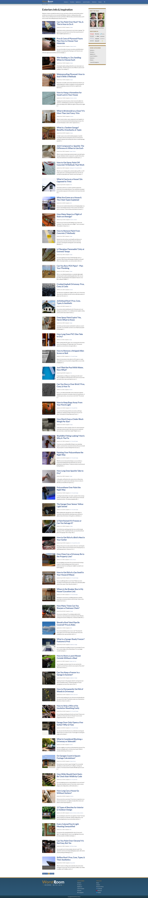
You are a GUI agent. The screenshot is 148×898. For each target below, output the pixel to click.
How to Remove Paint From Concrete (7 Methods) (68, 232)
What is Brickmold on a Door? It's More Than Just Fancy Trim (71, 112)
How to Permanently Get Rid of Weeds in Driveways (70, 690)
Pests (77, 542)
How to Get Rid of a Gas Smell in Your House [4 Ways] (70, 573)
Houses (74, 559)
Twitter (99, 892)
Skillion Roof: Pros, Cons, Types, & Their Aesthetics (71, 858)
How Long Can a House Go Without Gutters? (68, 791)
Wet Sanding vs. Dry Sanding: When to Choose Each (69, 58)
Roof (71, 184)
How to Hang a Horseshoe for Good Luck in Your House (69, 93)
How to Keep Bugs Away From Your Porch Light (69, 403)
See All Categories (95, 62)
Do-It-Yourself (75, 167)
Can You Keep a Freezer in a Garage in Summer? (68, 673)
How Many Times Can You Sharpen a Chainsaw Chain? (68, 606)
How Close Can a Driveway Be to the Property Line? (70, 555)
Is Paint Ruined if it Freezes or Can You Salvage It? (69, 522)
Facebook (99, 888)
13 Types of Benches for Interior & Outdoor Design (70, 808)
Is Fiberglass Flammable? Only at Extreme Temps (70, 250)
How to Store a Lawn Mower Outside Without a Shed (69, 656)
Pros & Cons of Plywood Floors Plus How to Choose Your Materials (70, 40)
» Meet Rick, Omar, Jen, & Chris (97, 28)
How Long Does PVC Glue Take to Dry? (70, 335)
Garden (78, 812)
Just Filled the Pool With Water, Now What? (70, 368)
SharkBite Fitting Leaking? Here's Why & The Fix (71, 437)
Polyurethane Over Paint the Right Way (69, 488)
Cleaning (71, 167)
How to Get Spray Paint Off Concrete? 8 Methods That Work (70, 163)
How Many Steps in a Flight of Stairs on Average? (69, 215)
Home (44, 4)
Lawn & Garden (86, 2)
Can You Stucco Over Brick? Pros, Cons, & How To (71, 385)
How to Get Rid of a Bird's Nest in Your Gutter (71, 538)
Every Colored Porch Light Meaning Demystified (68, 825)
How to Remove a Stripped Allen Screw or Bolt (70, 352)
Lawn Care (74, 661)
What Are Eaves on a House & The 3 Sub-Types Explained (69, 198)
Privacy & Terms (100, 886)
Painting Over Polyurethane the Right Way (70, 453)
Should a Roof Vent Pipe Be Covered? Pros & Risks (68, 623)
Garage (71, 27)
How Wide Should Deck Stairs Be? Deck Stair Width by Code (69, 775)
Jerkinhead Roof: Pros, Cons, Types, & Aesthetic (68, 302)
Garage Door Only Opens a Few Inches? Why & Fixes (70, 723)
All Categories (80, 892)
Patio (76, 407)
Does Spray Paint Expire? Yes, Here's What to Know (69, 318)
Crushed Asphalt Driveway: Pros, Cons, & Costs (70, 285)
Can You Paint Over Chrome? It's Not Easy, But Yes (70, 841)
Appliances (78, 2)
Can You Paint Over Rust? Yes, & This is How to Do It (70, 23)
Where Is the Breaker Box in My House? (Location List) (70, 590)
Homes (100, 2)
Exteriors (94, 2)
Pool (71, 372)
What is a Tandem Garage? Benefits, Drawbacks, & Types (69, 128)
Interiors (66, 2)
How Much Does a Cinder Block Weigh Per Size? (70, 420)
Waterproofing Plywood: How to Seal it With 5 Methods (71, 75)
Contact (98, 884)
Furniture (72, 2)
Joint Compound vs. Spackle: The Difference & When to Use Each (70, 147)
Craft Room (71, 846)
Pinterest (99, 890)
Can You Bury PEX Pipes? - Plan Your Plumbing (70, 267)
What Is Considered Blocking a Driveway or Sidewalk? (69, 740)
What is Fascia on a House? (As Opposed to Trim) (69, 180)
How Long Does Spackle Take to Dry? (70, 472)
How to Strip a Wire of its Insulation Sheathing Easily (68, 706)
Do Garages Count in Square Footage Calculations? (68, 756)
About (97, 882)
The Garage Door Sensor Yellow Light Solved (70, 505)
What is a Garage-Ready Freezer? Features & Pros (71, 640)
